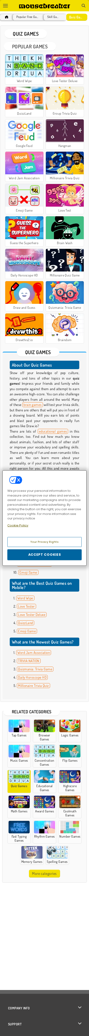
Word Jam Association (33, 652)
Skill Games (54, 16)
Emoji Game (28, 572)
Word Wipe (25, 598)
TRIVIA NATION (28, 661)
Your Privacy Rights (44, 542)
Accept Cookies (44, 554)
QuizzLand (25, 623)
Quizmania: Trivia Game (35, 669)
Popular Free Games (27, 16)
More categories (44, 873)
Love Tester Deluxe (31, 614)
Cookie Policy (17, 525)
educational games (53, 431)
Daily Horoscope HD (32, 677)
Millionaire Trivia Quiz (33, 685)
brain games (32, 404)
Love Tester (26, 606)
